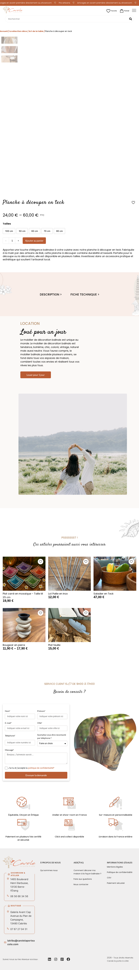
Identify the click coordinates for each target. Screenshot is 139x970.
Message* (9, 750)
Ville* (39, 723)
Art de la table (36, 31)
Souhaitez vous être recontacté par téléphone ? (51, 736)
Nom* (7, 711)
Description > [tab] (51, 294)
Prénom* (41, 711)
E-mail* (8, 723)
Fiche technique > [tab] (84, 294)
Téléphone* (10, 735)
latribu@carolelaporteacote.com (21, 942)
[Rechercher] (130, 19)
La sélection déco (18, 31)
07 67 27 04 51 (18, 929)
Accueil (4, 31)
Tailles (7, 223)
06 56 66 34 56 (19, 896)
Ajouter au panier (34, 240)
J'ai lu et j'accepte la (31, 768)
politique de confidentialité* (41, 768)
